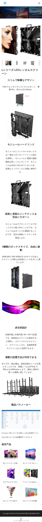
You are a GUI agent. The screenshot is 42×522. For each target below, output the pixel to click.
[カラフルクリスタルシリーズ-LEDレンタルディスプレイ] (11, 476)
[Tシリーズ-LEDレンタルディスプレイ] (31, 476)
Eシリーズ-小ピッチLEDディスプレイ (31, 463)
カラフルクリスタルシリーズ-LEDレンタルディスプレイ (11, 482)
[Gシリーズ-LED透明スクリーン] (31, 494)
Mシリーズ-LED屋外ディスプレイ (19, 437)
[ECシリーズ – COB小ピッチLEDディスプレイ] (11, 457)
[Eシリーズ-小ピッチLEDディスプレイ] (31, 457)
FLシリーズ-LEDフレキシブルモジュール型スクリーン (11, 501)
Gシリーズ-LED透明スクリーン (31, 501)
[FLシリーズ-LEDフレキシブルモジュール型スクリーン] (11, 494)
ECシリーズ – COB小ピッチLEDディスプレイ (11, 463)
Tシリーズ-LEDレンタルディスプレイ (31, 482)
